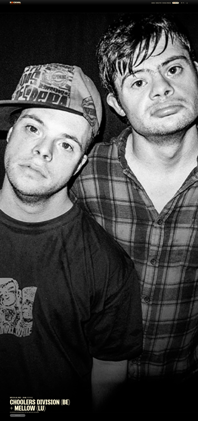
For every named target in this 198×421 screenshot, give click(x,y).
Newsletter (158, 3)
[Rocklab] (176, 3)
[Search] (183, 3)
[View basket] (181, 3)
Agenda (153, 3)
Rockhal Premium (166, 3)
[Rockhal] (15, 3)
